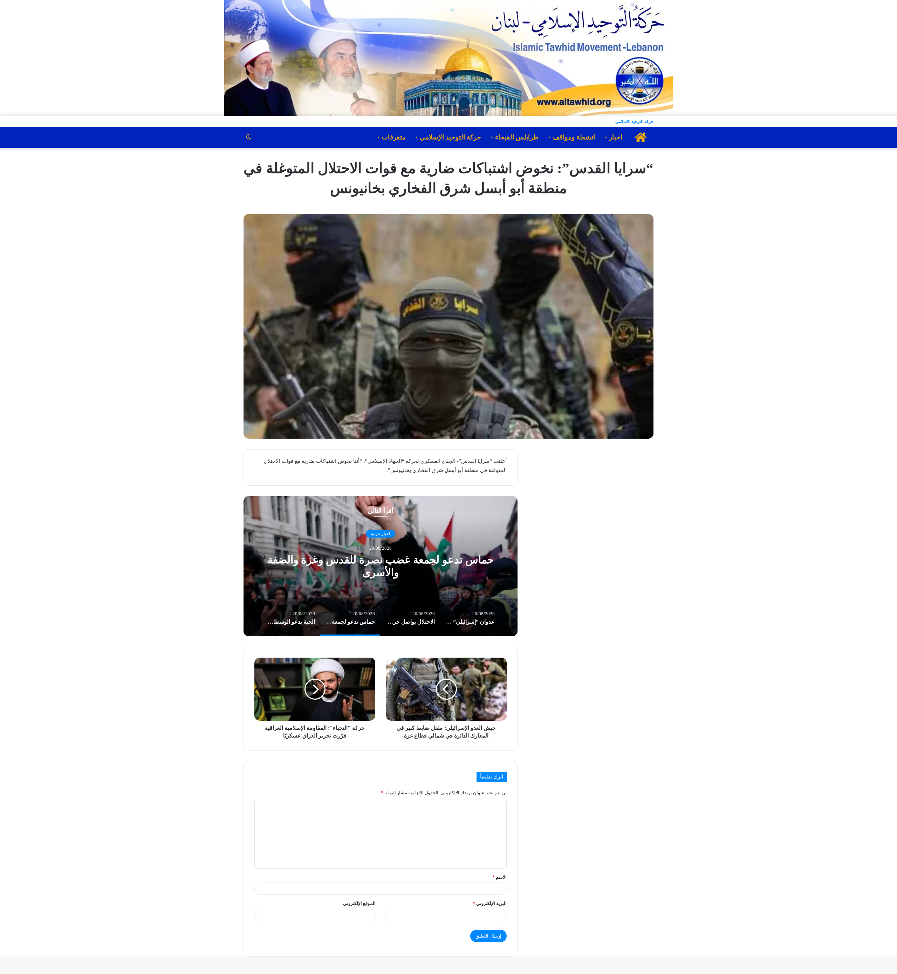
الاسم (499, 877)
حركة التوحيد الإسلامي (450, 137)
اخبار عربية (380, 533)
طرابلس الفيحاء (517, 137)
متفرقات (394, 137)
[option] (381, 566)
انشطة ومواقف (574, 137)
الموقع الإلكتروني (359, 903)
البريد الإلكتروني (490, 903)
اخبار (615, 137)
